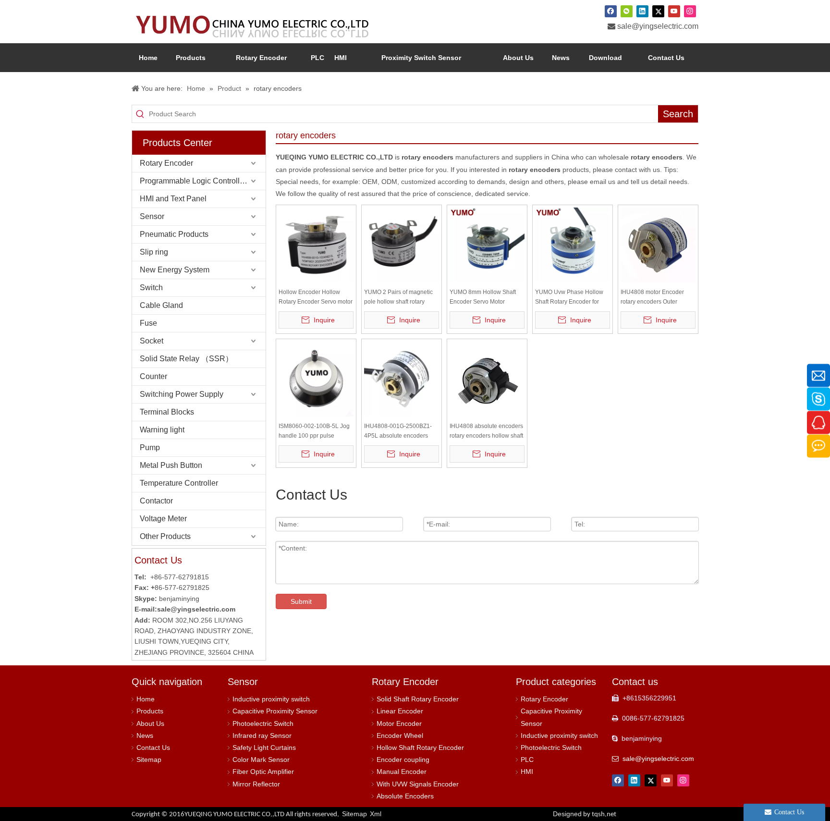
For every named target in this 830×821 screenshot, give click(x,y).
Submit (301, 601)
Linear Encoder (400, 711)
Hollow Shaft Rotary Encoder (420, 747)
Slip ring (154, 252)
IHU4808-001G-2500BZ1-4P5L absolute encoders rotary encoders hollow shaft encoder (401, 432)
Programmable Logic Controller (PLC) (203, 181)
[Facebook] (611, 11)
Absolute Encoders (405, 796)
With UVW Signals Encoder (418, 784)
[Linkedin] (642, 11)
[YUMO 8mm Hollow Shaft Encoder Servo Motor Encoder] (487, 244)
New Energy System (174, 270)
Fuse (148, 323)
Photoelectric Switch (262, 723)
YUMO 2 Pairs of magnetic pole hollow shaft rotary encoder (398, 297)
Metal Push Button (171, 465)
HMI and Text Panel (173, 199)
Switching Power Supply (181, 394)
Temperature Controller (179, 483)
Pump (150, 447)
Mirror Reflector (256, 784)
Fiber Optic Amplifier (263, 771)
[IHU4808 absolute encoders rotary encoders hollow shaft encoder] (487, 378)
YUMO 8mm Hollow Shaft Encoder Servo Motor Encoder (483, 297)
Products (149, 711)
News (144, 735)
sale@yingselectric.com (657, 26)
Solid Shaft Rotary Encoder (418, 699)
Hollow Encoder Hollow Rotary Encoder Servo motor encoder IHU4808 (316, 297)
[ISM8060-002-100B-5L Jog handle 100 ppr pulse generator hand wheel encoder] (316, 378)
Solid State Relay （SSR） (186, 359)
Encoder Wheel (400, 735)
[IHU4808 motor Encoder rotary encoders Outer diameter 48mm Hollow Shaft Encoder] (658, 244)
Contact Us (153, 747)
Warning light (162, 430)
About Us (150, 723)
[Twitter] (658, 11)
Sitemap (148, 759)
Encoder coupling (403, 759)
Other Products (165, 536)
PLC (527, 759)
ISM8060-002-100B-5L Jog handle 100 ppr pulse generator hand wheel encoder (314, 432)
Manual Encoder (402, 771)
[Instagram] (690, 11)
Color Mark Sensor (261, 759)
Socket (151, 341)
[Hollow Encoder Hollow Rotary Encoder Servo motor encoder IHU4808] (316, 244)
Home (145, 699)
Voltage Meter (163, 519)
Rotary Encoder (166, 163)
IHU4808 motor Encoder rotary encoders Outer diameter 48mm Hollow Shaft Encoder (652, 297)
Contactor (156, 501)
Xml (375, 814)
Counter (153, 376)
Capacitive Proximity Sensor (274, 711)
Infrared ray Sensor (262, 735)
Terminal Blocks (167, 412)
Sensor (152, 216)
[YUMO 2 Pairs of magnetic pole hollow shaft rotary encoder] (401, 244)
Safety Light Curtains (264, 747)
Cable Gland (161, 305)
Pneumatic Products (174, 234)
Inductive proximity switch (271, 699)
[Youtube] (674, 11)
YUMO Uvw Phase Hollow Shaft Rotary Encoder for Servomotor (569, 297)
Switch (151, 287)
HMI (527, 771)
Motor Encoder (399, 723)
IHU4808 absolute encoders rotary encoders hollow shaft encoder (486, 432)
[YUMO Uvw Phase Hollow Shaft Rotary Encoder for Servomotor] (572, 244)
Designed (584, 814)
